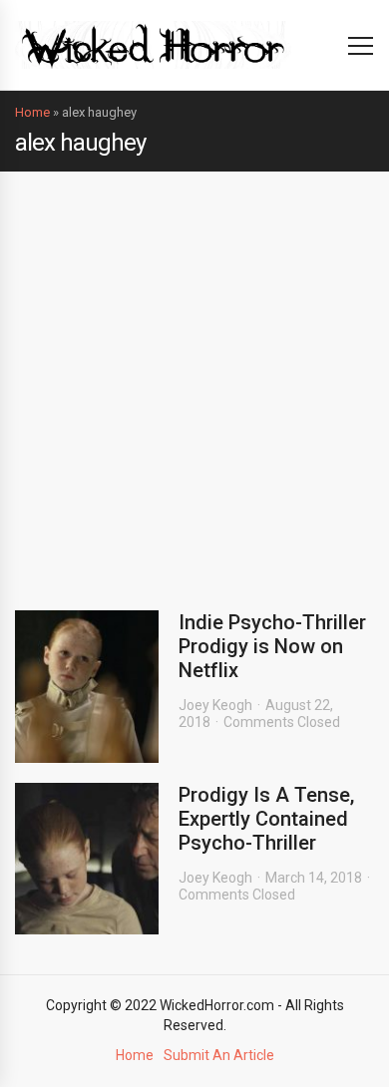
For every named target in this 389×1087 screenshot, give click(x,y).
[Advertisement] (194, 375)
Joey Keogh (215, 705)
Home (32, 112)
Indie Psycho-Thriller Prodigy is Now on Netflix (272, 646)
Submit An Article (219, 1055)
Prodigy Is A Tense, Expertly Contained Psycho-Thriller (266, 819)
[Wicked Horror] (153, 44)
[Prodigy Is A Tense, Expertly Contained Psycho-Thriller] (87, 859)
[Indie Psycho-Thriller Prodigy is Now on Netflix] (87, 686)
